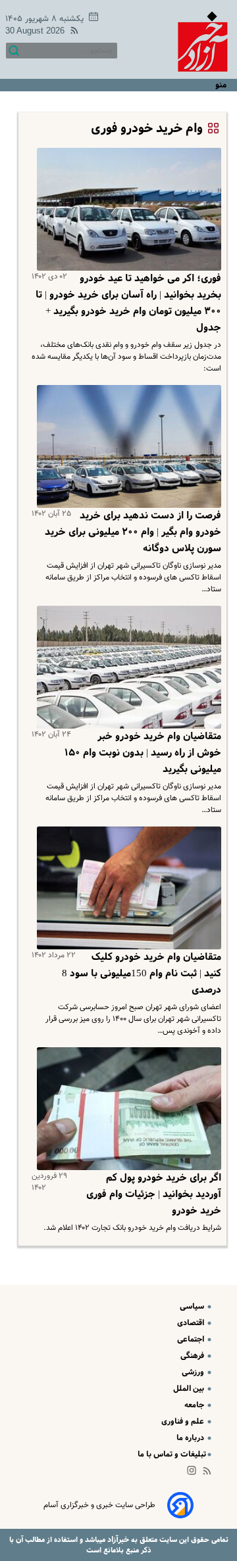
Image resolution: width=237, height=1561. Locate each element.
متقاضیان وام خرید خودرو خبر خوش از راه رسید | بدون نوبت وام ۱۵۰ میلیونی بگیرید (143, 753)
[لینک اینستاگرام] (194, 1473)
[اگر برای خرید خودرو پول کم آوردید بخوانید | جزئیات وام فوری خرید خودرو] (126, 1108)
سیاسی (193, 1306)
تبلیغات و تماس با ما (172, 1454)
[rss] (72, 32)
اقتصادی (191, 1322)
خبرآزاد (117, 1539)
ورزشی (194, 1372)
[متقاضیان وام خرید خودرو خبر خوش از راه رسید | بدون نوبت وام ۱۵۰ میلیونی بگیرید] (126, 667)
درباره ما (191, 1437)
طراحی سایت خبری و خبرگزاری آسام (99, 1505)
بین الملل (189, 1388)
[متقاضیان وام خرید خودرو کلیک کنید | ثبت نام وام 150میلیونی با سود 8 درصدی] (126, 887)
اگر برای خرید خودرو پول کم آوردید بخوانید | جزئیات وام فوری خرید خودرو (153, 1194)
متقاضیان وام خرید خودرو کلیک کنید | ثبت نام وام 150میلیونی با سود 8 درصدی (141, 973)
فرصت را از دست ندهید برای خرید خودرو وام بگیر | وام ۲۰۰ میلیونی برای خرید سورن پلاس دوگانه (133, 532)
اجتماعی (191, 1339)
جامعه (195, 1405)
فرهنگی (193, 1355)
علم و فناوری (183, 1421)
